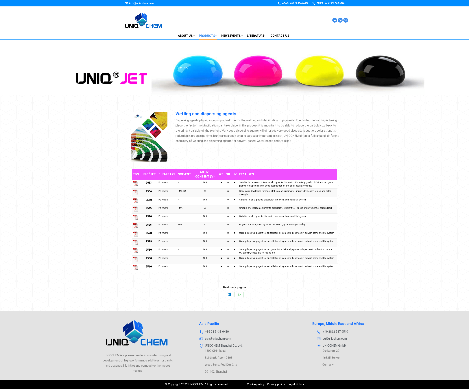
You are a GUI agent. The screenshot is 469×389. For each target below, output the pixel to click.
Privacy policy (276, 384)
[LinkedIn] (229, 294)
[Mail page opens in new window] (345, 20)
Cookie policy (255, 384)
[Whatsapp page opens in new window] (340, 20)
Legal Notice (296, 384)
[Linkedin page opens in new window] (334, 20)
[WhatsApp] (239, 294)
